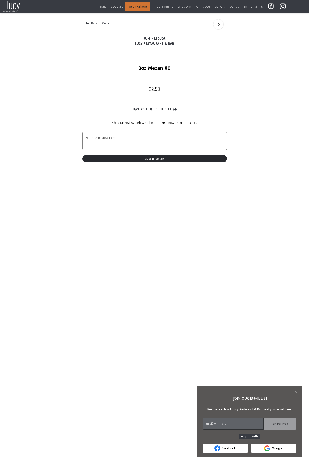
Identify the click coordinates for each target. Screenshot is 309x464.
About (207, 6)
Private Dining (188, 6)
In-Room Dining (163, 6)
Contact (235, 6)
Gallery (220, 6)
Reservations (138, 6)
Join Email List (254, 6)
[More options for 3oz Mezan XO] (218, 24)
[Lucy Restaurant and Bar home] (22, 6)
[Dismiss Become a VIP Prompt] (296, 392)
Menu (103, 6)
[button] (97, 23)
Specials (117, 6)
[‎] (272, 6)
